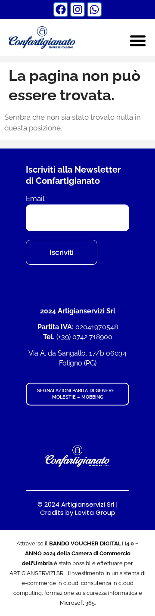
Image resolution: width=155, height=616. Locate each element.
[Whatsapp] (94, 9)
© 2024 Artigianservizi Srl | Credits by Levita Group (77, 508)
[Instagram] (77, 9)
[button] (138, 40)
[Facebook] (60, 9)
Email (35, 198)
